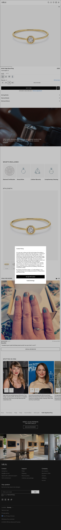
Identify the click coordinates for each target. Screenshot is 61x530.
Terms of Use (21, 272)
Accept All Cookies (30, 276)
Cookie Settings (30, 280)
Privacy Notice (41, 271)
